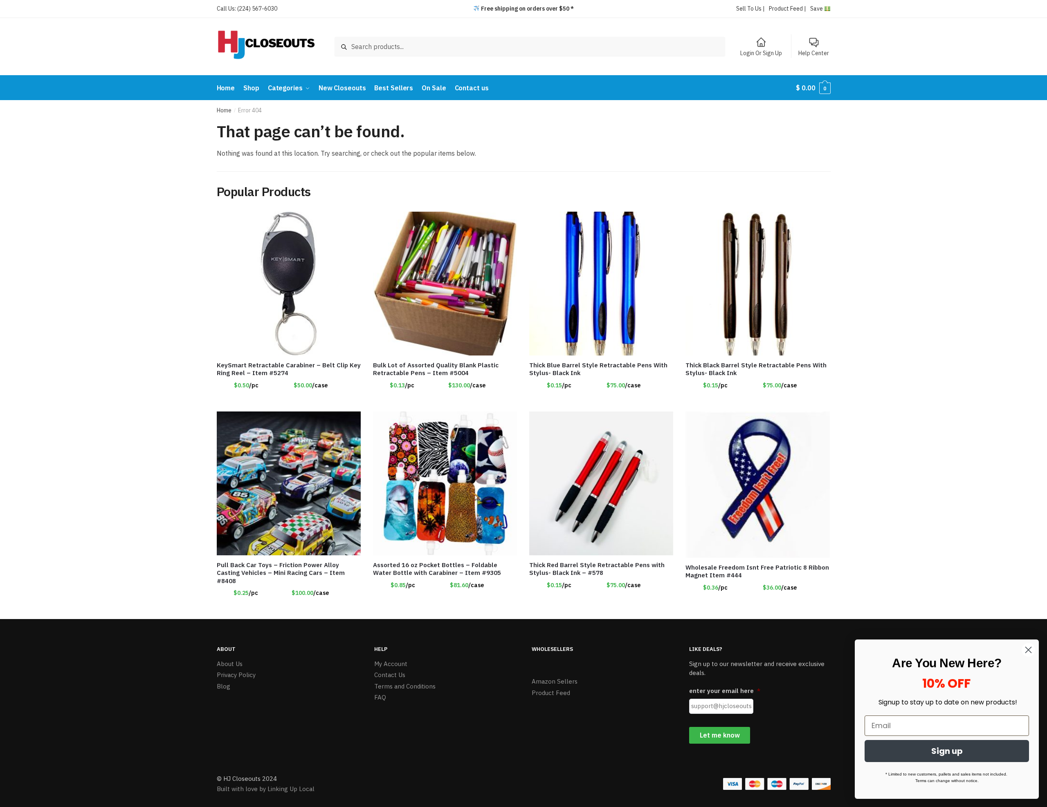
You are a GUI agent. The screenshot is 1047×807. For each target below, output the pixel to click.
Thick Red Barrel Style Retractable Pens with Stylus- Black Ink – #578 (597, 569)
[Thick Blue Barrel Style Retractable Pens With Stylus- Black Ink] (601, 283)
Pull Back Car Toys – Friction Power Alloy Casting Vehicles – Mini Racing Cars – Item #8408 (281, 573)
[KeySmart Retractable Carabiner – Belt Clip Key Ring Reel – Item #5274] (289, 283)
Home (224, 110)
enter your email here (724, 691)
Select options (288, 401)
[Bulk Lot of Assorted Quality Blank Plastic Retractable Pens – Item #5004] (445, 283)
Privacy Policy (236, 675)
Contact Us (389, 675)
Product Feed (551, 693)
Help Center (813, 53)
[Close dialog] (1028, 650)
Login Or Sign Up (761, 53)
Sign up (947, 751)
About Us (230, 664)
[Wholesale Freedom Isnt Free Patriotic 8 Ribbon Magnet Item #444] (757, 484)
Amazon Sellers (554, 681)
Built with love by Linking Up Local (266, 789)
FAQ (380, 697)
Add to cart (445, 401)
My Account (390, 664)
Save (817, 8)
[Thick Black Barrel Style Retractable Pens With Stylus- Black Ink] (757, 283)
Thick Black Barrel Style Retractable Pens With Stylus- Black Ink (756, 369)
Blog (223, 686)
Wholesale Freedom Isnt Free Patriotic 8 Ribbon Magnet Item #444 (757, 571)
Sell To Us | (750, 8)
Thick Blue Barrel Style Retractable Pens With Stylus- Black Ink (598, 369)
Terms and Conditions (405, 686)
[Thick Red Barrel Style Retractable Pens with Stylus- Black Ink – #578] (601, 483)
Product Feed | (787, 8)
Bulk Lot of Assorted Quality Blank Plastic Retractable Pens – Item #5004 (436, 369)
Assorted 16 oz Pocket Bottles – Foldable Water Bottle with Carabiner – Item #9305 (437, 569)
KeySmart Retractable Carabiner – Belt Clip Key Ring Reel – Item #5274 (289, 369)
